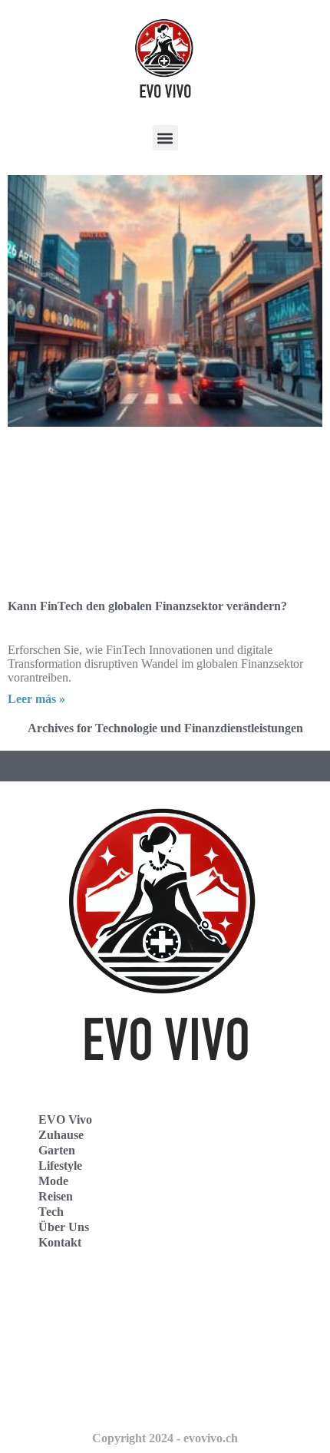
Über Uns (63, 1226)
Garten (56, 1150)
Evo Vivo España (68, 1331)
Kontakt (59, 1242)
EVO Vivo (65, 1119)
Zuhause (61, 1134)
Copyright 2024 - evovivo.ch (165, 1438)
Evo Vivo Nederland (76, 1365)
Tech (51, 1211)
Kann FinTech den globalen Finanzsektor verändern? (147, 606)
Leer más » (36, 698)
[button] (165, 137)
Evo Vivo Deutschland (81, 1297)
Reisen (55, 1196)
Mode (53, 1180)
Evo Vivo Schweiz (69, 1398)
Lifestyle (60, 1165)
